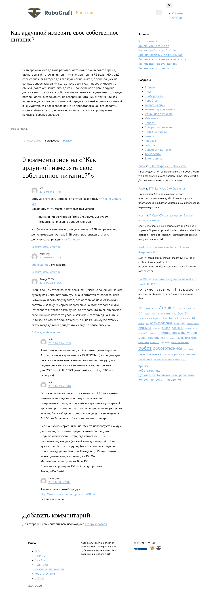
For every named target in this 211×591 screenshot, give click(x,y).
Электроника (153, 158)
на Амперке (72, 239)
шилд (177, 359)
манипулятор (187, 333)
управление (178, 354)
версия (156, 328)
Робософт (151, 140)
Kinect (167, 314)
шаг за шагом (145, 359)
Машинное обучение (159, 114)
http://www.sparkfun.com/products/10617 (67, 494)
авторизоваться (96, 524)
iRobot (159, 314)
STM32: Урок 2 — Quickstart (168, 166)
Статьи (39, 578)
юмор (183, 359)
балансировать (193, 323)
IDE (153, 314)
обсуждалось (41, 264)
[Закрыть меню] (169, 5)
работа (165, 342)
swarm (141, 323)
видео (166, 327)
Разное (67, 140)
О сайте (39, 560)
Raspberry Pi (171, 318)
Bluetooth (181, 309)
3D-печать (146, 308)
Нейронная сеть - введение (159, 379)
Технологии (153, 154)
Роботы (150, 145)
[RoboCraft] (158, 549)
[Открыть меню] (159, 12)
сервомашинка (149, 354)
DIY (140, 313)
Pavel (141, 188)
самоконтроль (19, 128)
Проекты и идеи (156, 131)
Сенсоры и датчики (158, 149)
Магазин (84, 12)
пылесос (154, 342)
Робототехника (149, 370)
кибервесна (168, 333)
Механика (151, 118)
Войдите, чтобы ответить (46, 246)
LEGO (173, 314)
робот (145, 348)
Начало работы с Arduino (157, 50)
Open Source (145, 318)
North (142, 215)
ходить (191, 354)
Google (148, 314)
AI (156, 308)
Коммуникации (155, 105)
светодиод (188, 349)
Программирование (158, 127)
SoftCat (143, 279)
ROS (195, 318)
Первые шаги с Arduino (156, 68)
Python (157, 318)
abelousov (145, 247)
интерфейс (143, 333)
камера (153, 333)
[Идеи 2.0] (152, 549)
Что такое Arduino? (153, 41)
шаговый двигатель (164, 359)
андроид (179, 323)
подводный (143, 342)
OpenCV (183, 313)
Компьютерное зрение (160, 109)
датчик (188, 328)
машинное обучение (153, 338)
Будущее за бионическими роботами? (166, 375)
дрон (194, 328)
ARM (148, 91)
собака (166, 354)
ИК (147, 323)
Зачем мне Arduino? (153, 46)
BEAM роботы (154, 96)
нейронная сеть (186, 337)
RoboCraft (58, 12)
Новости (150, 122)
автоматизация (161, 323)
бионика (144, 328)
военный (177, 327)
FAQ (37, 551)
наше (172, 338)
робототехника (167, 348)
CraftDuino (191, 309)
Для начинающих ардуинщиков (160, 55)
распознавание (180, 342)
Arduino (150, 87)
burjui (142, 166)
